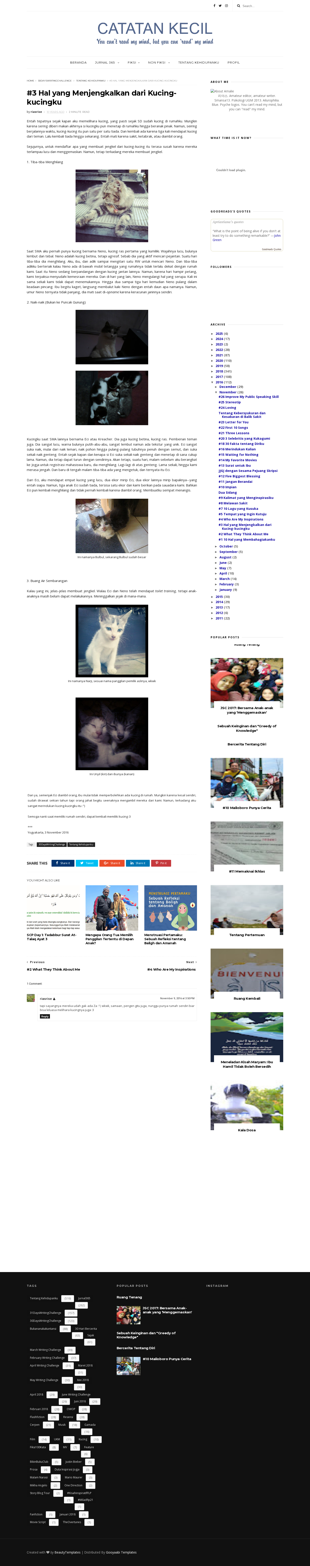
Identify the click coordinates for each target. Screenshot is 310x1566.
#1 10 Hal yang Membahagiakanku (247, 539)
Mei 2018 (83, 1380)
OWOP (71, 1409)
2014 (220, 602)
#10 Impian (227, 487)
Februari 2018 (39, 1409)
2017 (220, 377)
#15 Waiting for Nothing (238, 454)
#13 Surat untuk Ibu (235, 465)
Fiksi (132, 62)
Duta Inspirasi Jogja (67, 1469)
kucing (83, 1439)
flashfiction (37, 1417)
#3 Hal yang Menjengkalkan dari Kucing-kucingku (245, 527)
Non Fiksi (157, 62)
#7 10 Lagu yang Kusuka (238, 508)
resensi (68, 1417)
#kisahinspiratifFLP (79, 1493)
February (227, 584)
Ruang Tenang (247, 644)
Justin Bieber (74, 1462)
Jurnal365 (84, 1298)
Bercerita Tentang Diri (247, 744)
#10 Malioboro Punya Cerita (247, 808)
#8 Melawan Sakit (233, 503)
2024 (220, 339)
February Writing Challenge (47, 1358)
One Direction (73, 1485)
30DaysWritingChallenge (55, 80)
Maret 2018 (85, 1365)
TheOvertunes (72, 1522)
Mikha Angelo (38, 1485)
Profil (234, 62)
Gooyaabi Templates (121, 1552)
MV (65, 1447)
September (229, 552)
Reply (45, 1016)
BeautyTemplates (67, 1552)
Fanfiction (36, 1514)
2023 (220, 344)
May (223, 568)
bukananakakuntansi (43, 1329)
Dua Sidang (228, 492)
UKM (57, 1439)
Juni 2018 (80, 1401)
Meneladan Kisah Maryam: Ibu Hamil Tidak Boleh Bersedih (247, 1064)
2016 (220, 382)
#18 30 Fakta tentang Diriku (241, 443)
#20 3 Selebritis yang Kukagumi (244, 438)
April (223, 573)
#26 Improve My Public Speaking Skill (249, 397)
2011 (220, 618)
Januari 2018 (68, 1514)
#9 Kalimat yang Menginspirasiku (246, 498)
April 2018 (36, 1394)
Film (32, 1439)
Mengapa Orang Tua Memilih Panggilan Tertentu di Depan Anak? (110, 939)
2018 (220, 371)
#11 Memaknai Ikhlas (247, 871)
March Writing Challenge (45, 1350)
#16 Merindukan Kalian (237, 449)
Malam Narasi (39, 1477)
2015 (220, 596)
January (226, 589)
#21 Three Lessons (234, 433)
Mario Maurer (73, 1477)
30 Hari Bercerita (86, 1329)
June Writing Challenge (76, 1394)
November (228, 392)
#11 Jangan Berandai (235, 481)
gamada (90, 1425)
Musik (62, 1425)
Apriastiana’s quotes (228, 221)
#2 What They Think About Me (243, 534)
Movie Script (38, 1522)
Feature (89, 1447)
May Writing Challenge (44, 1380)
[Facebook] (214, 5)
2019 (220, 366)
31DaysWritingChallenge (45, 1313)
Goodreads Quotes (271, 249)
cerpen (34, 1425)
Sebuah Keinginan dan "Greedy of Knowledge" (246, 728)
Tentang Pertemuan (247, 935)
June (223, 562)
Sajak (90, 1335)
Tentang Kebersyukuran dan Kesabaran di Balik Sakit (242, 415)
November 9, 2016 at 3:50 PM (177, 998)
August (225, 557)
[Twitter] (220, 5)
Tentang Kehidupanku (198, 62)
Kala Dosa (247, 1130)
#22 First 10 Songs (233, 427)
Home (30, 80)
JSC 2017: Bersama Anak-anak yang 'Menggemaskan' (247, 710)
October (226, 546)
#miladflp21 (85, 1500)
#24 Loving (227, 407)
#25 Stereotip (230, 402)
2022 (220, 350)
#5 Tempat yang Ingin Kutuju (242, 514)
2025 (220, 333)
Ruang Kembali (247, 998)
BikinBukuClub (39, 1462)
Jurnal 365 (105, 62)
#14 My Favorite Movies (238, 460)
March (225, 579)
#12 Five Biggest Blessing (239, 476)
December (228, 387)
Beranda (78, 62)
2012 (220, 613)
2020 (220, 360)
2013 (220, 607)
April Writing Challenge (44, 1365)
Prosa (33, 1469)
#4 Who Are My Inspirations (241, 519)
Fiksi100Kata (38, 1447)
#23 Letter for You (233, 422)
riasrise (46, 999)
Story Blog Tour (40, 1493)
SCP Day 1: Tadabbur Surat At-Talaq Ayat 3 (51, 937)
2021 (220, 355)
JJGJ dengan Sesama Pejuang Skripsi (248, 471)
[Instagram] (226, 5)
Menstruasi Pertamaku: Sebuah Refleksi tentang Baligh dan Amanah (165, 939)
